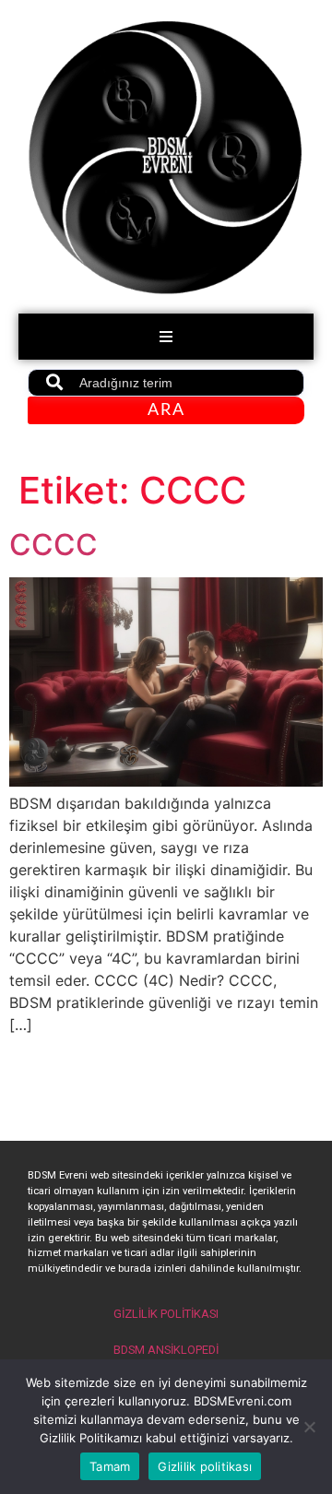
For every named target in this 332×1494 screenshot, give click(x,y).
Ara (166, 410)
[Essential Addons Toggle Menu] (166, 337)
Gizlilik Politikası (166, 1314)
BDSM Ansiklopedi (166, 1350)
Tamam (109, 1466)
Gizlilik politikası (205, 1466)
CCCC (53, 545)
